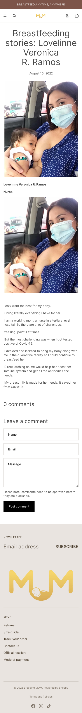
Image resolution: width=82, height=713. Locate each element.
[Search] (14, 15)
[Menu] (5, 16)
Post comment (19, 506)
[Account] (67, 15)
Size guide (11, 632)
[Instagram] (41, 706)
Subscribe (67, 546)
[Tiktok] (48, 706)
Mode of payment (16, 659)
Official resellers (14, 652)
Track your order (15, 639)
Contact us (11, 646)
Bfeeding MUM (33, 687)
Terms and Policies (41, 696)
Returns (8, 625)
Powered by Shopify (56, 687)
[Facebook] (33, 706)
